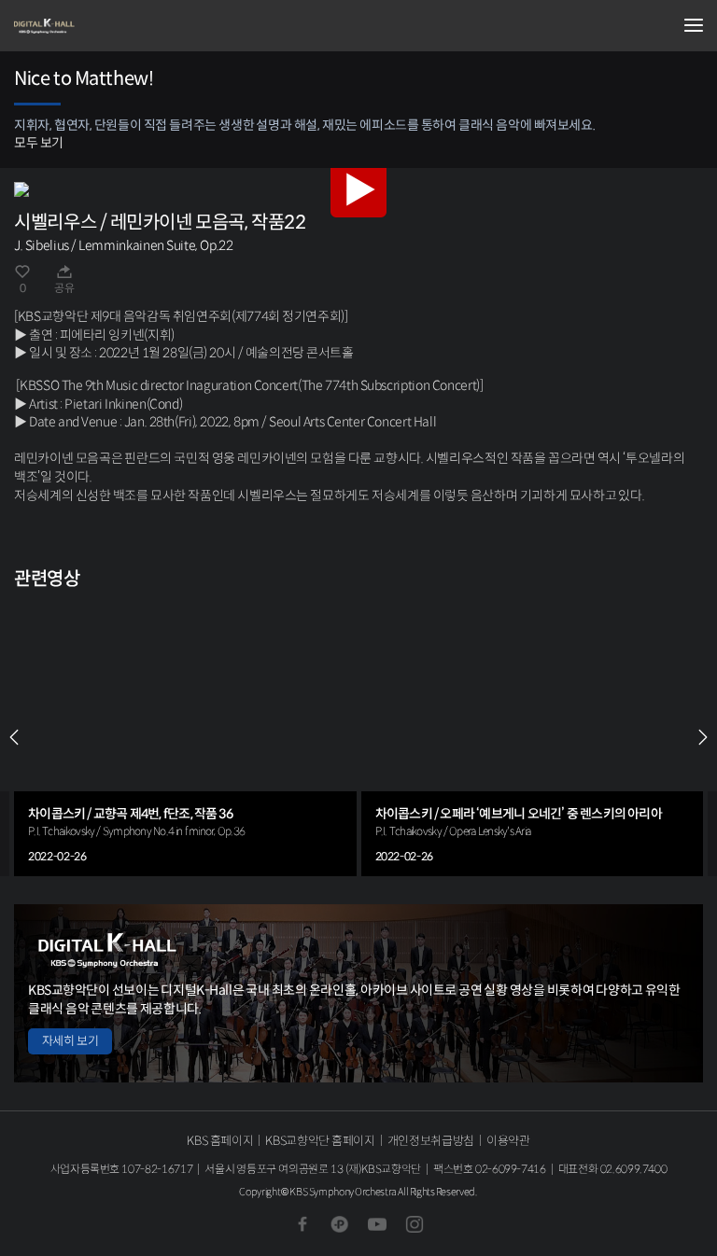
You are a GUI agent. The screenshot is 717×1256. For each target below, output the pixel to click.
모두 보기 (38, 142)
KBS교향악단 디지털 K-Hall (107, 26)
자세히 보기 (70, 1041)
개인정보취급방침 (430, 1141)
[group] (185, 737)
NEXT (703, 737)
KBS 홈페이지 (220, 1141)
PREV (14, 737)
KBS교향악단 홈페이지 (319, 1141)
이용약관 (508, 1141)
